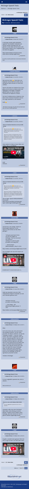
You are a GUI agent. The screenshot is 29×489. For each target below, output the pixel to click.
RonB (15, 33)
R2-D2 (15, 172)
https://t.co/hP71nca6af (13, 241)
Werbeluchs (10, 486)
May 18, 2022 (18, 246)
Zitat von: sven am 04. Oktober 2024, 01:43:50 (12, 402)
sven (15, 370)
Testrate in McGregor (8, 355)
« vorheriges (19, 12)
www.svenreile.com (7, 385)
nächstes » (25, 12)
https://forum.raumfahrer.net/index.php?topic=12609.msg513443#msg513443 (12, 202)
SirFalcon (15, 116)
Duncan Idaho (15, 217)
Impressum (3, 485)
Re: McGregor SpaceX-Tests (11, 37)
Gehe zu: (16, 468)
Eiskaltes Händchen (15, 71)
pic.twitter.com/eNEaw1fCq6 (12, 302)
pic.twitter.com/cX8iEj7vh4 (12, 242)
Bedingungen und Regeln (21, 484)
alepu (15, 283)
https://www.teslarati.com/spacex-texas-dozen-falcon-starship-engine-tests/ (12, 53)
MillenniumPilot (15, 319)
